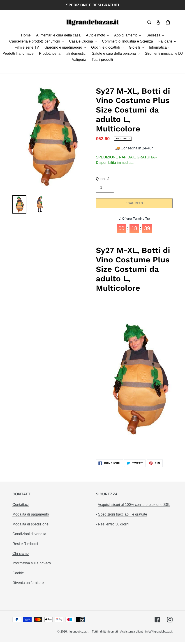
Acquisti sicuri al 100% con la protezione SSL (134, 505)
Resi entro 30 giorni (113, 524)
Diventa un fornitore (28, 583)
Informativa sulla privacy (31, 563)
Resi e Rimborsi (25, 544)
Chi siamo (20, 553)
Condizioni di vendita (29, 534)
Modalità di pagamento (30, 514)
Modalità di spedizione (30, 524)
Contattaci (20, 505)
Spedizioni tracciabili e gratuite (122, 514)
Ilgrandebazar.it (78, 631)
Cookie (18, 573)
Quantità (102, 179)
